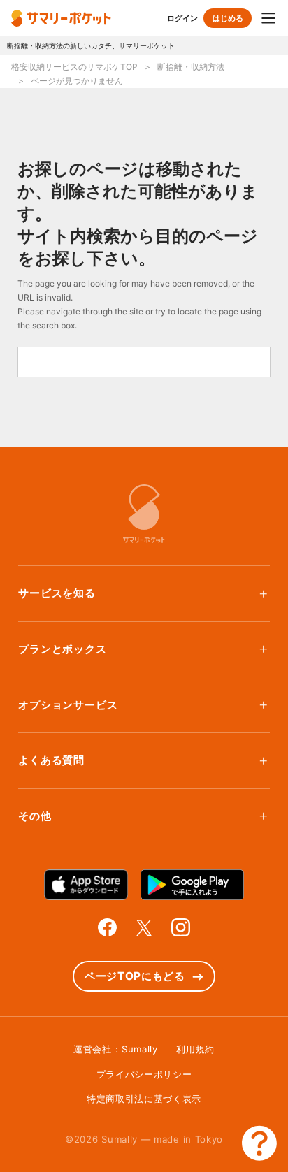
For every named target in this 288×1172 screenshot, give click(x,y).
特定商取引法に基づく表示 (144, 1098)
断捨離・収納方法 (190, 67)
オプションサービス (67, 704)
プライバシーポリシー (144, 1074)
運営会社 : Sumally (115, 1049)
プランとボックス (62, 649)
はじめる (228, 18)
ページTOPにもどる (135, 976)
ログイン (182, 18)
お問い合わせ (259, 1143)
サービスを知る (57, 593)
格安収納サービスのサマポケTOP (74, 67)
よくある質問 (51, 760)
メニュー (268, 18)
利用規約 (195, 1049)
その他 (34, 816)
